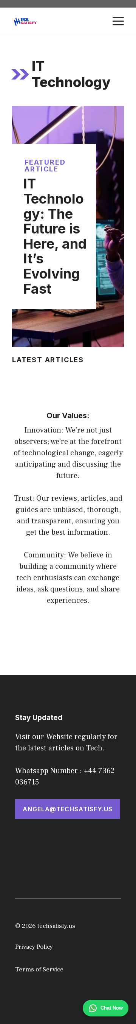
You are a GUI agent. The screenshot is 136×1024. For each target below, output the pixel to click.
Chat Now (111, 1008)
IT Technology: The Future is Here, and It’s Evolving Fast (55, 236)
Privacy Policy (34, 947)
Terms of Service (39, 969)
